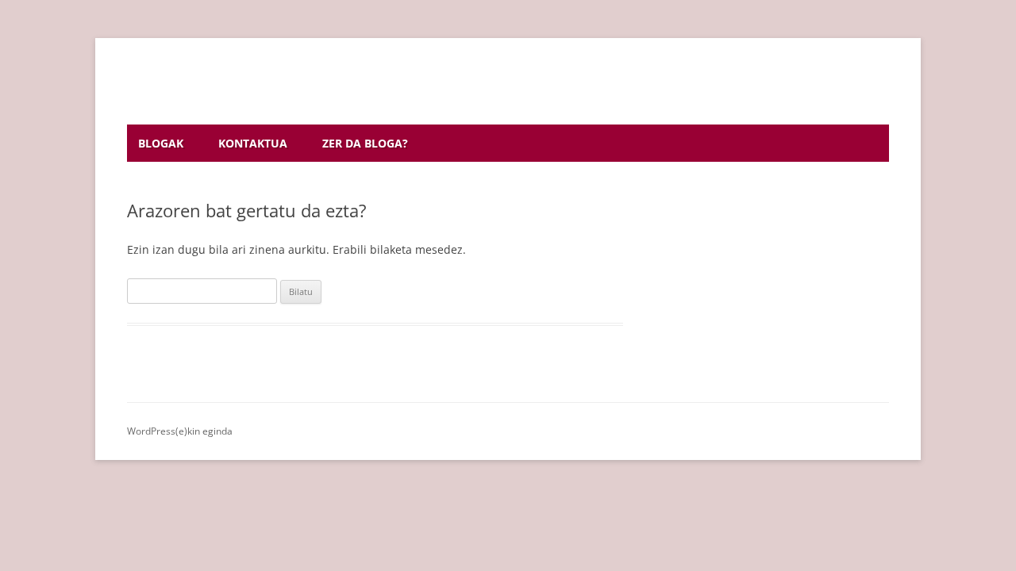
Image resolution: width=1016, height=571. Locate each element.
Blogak (160, 143)
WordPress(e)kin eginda (180, 431)
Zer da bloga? (365, 143)
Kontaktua (252, 143)
